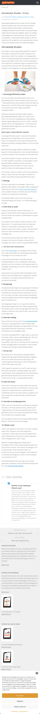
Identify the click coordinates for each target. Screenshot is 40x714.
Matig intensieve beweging (27, 189)
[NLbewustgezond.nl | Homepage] (10, 2)
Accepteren (20, 696)
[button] (37, 673)
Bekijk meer (5, 565)
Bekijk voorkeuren (20, 707)
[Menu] (37, 2)
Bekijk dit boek (6, 614)
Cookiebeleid (14, 711)
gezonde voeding (31, 321)
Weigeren (20, 701)
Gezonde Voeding (17, 477)
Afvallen (5, 7)
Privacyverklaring (23, 711)
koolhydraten (13, 251)
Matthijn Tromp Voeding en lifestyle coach (19, 17)
